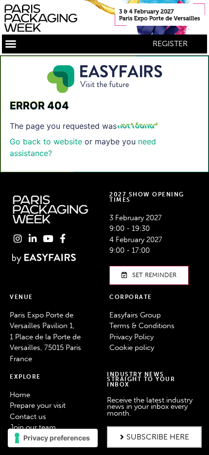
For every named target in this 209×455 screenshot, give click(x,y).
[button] (10, 43)
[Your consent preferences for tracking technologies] (53, 438)
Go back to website (46, 141)
